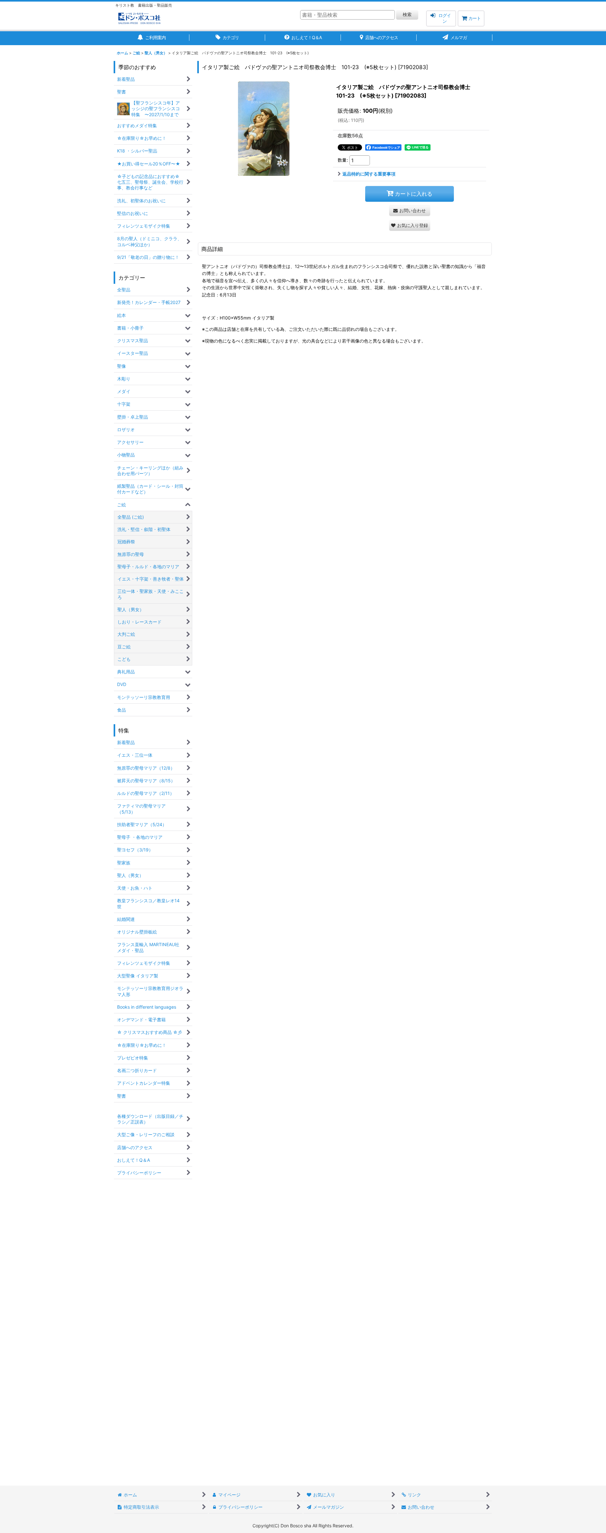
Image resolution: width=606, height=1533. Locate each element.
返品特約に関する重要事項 (368, 173)
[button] (409, 225)
